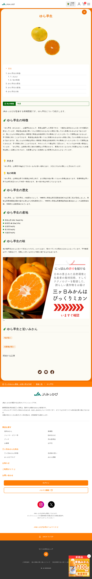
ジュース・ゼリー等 (11, 435)
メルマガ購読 (44, 490)
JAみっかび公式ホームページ (45, 527)
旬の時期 (14, 80)
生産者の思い (52, 453)
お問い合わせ (7, 475)
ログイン (46, 483)
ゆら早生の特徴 (13, 73)
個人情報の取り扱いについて (41, 562)
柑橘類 (50, 431)
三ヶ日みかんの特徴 (11, 453)
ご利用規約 (25, 562)
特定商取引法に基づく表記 (61, 562)
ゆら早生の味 (12, 91)
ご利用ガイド (7, 469)
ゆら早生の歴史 (13, 84)
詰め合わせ (52, 435)
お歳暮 (6, 443)
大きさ (13, 77)
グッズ (6, 439)
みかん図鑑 (52, 457)
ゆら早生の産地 (13, 87)
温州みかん (8, 431)
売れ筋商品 (52, 439)
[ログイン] (79, 4)
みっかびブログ (9, 457)
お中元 (50, 443)
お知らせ (6, 463)
